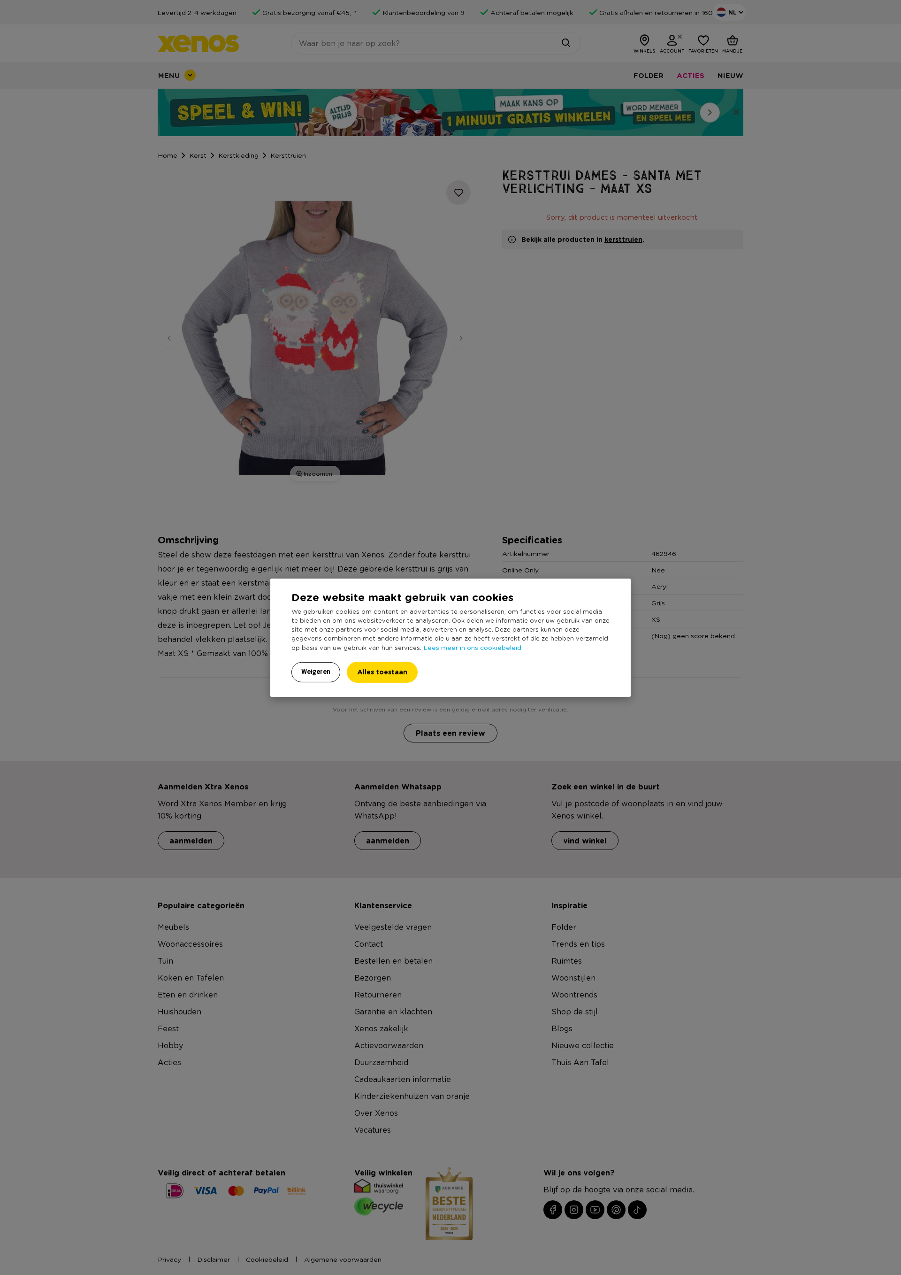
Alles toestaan (382, 671)
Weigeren (315, 671)
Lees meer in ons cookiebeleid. (473, 647)
